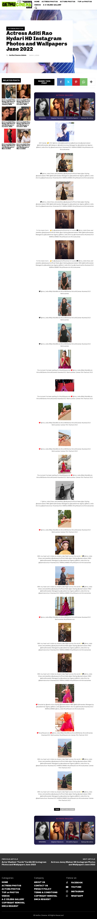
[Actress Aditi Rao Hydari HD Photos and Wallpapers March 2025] (9, 136)
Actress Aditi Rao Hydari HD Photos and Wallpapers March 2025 (8, 146)
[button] (36, 8)
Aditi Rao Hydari (67, 809)
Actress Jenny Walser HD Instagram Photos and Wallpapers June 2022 (73, 863)
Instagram (77, 891)
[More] (91, 82)
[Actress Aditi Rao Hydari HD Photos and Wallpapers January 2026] (9, 91)
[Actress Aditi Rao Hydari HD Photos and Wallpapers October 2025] (24, 91)
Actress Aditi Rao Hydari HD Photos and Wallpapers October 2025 (23, 102)
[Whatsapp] (67, 896)
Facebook (77, 882)
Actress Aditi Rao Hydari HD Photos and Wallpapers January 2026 (8, 102)
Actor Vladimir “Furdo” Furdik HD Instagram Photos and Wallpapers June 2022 (24, 863)
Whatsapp (77, 896)
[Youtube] (67, 887)
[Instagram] (67, 891)
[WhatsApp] (83, 82)
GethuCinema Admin (17, 55)
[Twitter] (68, 82)
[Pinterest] (76, 82)
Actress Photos (15, 29)
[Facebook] (61, 82)
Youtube (76, 887)
